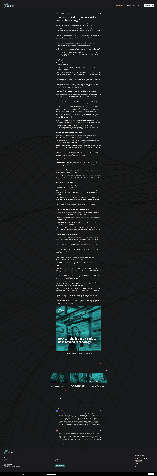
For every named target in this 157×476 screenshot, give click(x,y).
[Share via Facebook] (56, 360)
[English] (117, 5)
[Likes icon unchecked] (59, 426)
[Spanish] (119, 5)
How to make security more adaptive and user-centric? (58, 385)
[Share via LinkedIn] (62, 360)
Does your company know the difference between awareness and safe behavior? (78, 385)
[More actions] (100, 13)
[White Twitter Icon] (141, 458)
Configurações (144, 474)
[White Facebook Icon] (139, 458)
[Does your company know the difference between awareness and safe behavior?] (78, 378)
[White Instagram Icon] (137, 458)
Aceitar (151, 474)
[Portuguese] (122, 5)
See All (106, 370)
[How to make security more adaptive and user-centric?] (59, 378)
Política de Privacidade (51, 474)
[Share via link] (65, 360)
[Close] (155, 474)
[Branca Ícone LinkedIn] (136, 458)
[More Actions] (100, 411)
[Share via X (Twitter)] (59, 360)
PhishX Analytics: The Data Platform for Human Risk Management (98, 385)
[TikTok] (144, 458)
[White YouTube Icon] (142, 458)
